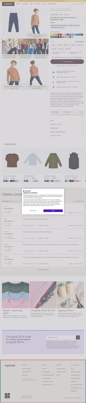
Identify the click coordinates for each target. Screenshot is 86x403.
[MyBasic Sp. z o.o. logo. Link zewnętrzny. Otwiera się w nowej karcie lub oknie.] (27, 191)
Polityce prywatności (49, 205)
